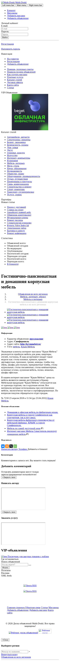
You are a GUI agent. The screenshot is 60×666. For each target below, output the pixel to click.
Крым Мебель (28, 346)
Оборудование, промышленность (23, 176)
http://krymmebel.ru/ (30, 344)
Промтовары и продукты (19, 181)
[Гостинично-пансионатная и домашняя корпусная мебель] (33, 312)
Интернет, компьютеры (18, 158)
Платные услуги (15, 77)
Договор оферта (15, 82)
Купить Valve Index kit (18, 225)
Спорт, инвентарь (16, 189)
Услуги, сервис (14, 194)
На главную (13, 59)
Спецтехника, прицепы (18, 139)
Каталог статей (14, 80)
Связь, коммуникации (18, 184)
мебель (16, 346)
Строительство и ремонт (19, 187)
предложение (36, 339)
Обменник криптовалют (19, 215)
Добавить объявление (18, 18)
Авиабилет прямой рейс (19, 212)
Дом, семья (12, 147)
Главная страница (16, 607)
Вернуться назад (9, 654)
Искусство (12, 155)
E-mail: (4, 26)
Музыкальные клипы (17, 217)
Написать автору (9, 449)
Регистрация (7, 44)
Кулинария (12, 160)
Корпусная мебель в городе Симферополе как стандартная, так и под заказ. (29, 416)
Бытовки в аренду (16, 230)
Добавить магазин (16, 15)
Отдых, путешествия (17, 179)
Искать (5, 568)
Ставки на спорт (15, 209)
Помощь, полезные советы (20, 69)
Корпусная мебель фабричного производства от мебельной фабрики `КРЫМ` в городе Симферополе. (30, 423)
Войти (5, 37)
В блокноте (12, 264)
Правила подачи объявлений (21, 72)
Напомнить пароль (10, 49)
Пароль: (5, 31)
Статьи (10, 87)
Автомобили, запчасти (18, 137)
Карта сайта (13, 85)
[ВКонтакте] (3, 446)
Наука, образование (17, 168)
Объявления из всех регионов (16, 657)
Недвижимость (14, 171)
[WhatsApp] (15, 446)
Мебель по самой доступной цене (23, 428)
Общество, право (15, 173)
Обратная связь (32, 607)
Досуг (10, 150)
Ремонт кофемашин (16, 233)
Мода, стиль (13, 166)
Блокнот (11, 10)
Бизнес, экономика (16, 142)
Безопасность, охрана (17, 145)
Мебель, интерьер (16, 163)
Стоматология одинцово (19, 223)
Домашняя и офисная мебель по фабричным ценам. (32, 412)
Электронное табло (16, 228)
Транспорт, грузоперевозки (20, 192)
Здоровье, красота (16, 152)
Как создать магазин (17, 74)
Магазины (12, 13)
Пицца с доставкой (16, 207)
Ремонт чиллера (15, 220)
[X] (11, 446)
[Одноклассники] (7, 446)
